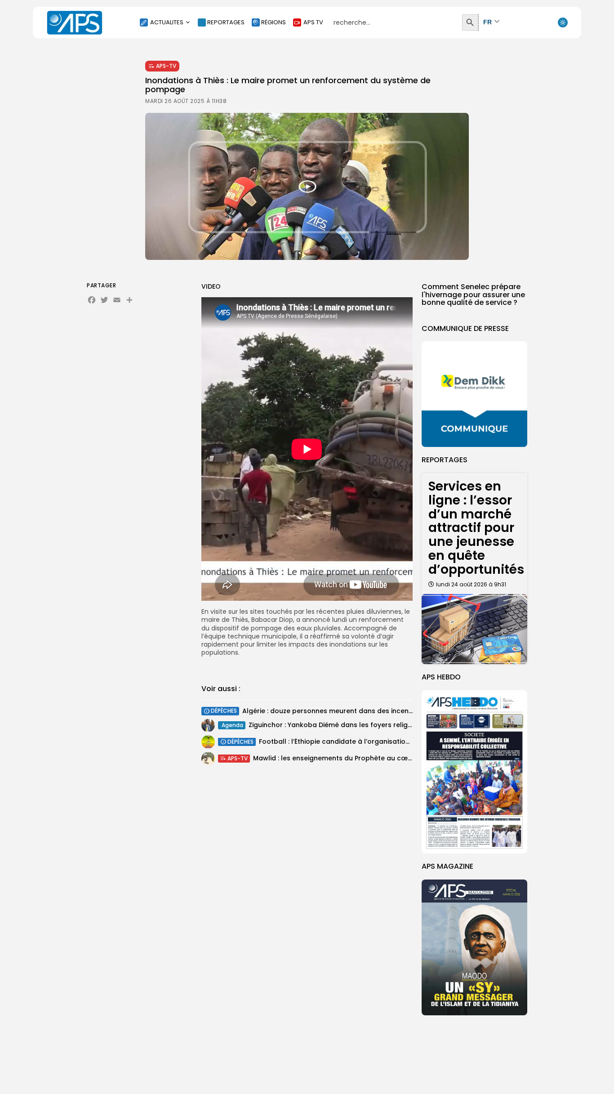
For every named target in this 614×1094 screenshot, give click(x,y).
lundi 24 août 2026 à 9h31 (471, 584)
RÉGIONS (273, 22)
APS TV (313, 22)
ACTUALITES (166, 22)
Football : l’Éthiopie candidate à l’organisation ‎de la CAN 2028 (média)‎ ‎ (375, 741)
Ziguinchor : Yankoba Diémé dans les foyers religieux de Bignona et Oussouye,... (378, 724)
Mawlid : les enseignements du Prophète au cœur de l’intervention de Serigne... (381, 758)
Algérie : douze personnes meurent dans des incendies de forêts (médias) (364, 710)
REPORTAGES (226, 22)
